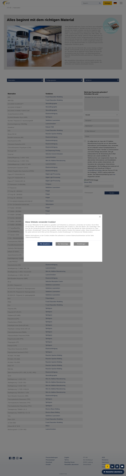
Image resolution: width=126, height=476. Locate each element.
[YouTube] (122, 466)
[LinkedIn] (112, 466)
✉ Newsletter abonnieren (113, 472)
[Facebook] (107, 466)
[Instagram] (117, 466)
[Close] (99, 216)
